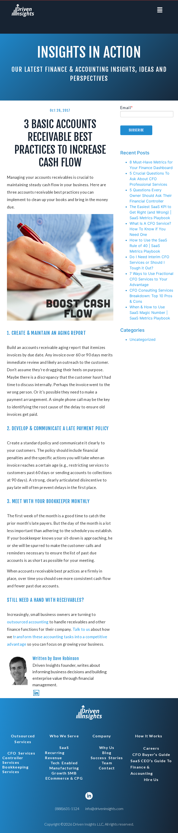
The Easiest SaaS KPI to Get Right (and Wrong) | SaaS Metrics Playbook (150, 212)
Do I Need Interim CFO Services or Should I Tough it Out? (149, 262)
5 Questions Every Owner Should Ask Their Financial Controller (151, 195)
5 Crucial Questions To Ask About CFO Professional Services (149, 179)
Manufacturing (64, 768)
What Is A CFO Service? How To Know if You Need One (150, 229)
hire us (151, 779)
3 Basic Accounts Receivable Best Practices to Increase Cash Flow (60, 143)
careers (151, 748)
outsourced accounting (27, 621)
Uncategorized (143, 339)
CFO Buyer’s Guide (151, 754)
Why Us (106, 747)
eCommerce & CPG (64, 778)
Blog (106, 752)
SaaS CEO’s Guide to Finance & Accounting (151, 766)
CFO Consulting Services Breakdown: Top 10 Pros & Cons (151, 296)
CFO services (21, 753)
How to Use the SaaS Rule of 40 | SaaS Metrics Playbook (148, 246)
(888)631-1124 (67, 808)
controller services (13, 760)
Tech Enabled (64, 763)
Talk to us (81, 629)
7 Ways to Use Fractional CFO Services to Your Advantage (151, 279)
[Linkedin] (36, 693)
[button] (160, 10)
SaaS (64, 747)
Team (107, 763)
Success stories (107, 757)
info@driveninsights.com (104, 808)
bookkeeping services (16, 769)
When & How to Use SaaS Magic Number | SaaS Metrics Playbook (150, 312)
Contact (107, 768)
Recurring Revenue (55, 755)
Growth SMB (64, 773)
